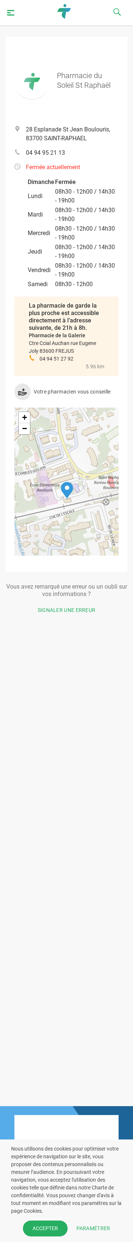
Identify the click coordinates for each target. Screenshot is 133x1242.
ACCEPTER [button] (45, 1228)
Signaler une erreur (67, 610)
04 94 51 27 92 (57, 359)
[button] (67, 490)
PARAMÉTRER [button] (93, 1228)
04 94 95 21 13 (45, 152)
